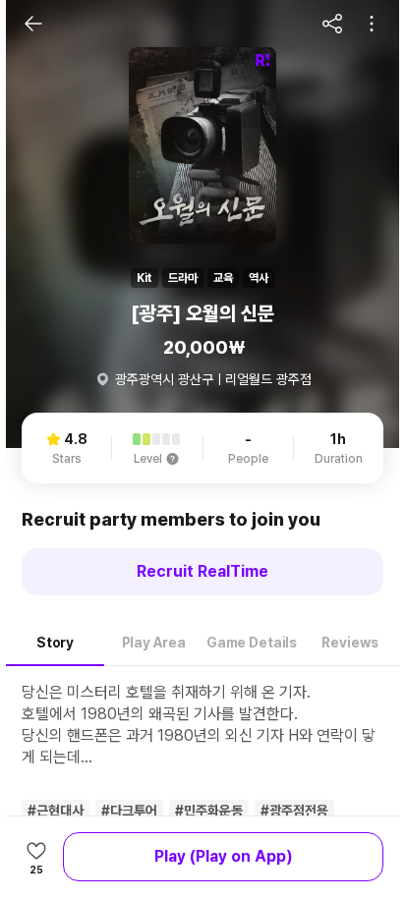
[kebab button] (371, 23)
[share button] (332, 23)
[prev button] (33, 23)
